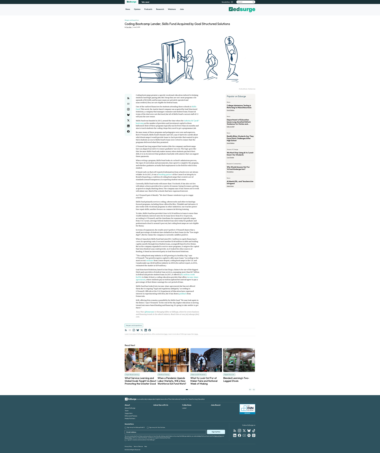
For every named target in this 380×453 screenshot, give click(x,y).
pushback (183, 293)
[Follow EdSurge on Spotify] (249, 435)
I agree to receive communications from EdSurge (141, 440)
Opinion (137, 9)
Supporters (129, 413)
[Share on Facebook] (128, 131)
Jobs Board (215, 405)
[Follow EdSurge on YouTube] (244, 435)
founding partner (165, 174)
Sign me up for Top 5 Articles (157, 427)
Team (127, 411)
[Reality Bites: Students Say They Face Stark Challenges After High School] (240, 139)
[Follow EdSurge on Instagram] (239, 430)
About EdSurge (130, 408)
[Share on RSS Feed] (128, 98)
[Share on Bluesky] (128, 115)
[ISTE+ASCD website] (145, 2)
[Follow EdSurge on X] (244, 430)
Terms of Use (218, 436)
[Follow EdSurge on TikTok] (253, 430)
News (127, 9)
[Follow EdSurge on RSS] (234, 430)
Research (160, 9)
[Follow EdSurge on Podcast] (253, 435)
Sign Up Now (216, 432)
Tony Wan (129, 27)
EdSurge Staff (230, 126)
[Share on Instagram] (128, 109)
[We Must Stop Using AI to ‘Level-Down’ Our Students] (240, 154)
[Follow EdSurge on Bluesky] (249, 430)
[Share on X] (128, 120)
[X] (142, 330)
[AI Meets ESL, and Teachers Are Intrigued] (240, 181)
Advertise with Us (160, 405)
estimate (149, 260)
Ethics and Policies (131, 416)
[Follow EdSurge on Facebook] (239, 435)
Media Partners (130, 418)
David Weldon (230, 110)
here (165, 334)
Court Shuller (230, 157)
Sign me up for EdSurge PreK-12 (136, 427)
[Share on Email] (128, 104)
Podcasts (148, 9)
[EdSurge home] (131, 2)
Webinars (172, 9)
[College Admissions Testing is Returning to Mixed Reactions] (240, 107)
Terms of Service (138, 446)
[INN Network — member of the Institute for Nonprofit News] (247, 409)
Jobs (182, 9)
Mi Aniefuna (230, 172)
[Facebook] (149, 330)
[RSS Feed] (126, 330)
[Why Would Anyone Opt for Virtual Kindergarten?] (240, 168)
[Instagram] (134, 330)
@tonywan (149, 312)
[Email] (130, 330)
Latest (184, 408)
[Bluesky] (138, 330)
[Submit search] (253, 2)
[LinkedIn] (145, 330)
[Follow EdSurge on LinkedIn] (234, 435)
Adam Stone (230, 186)
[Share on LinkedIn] (128, 126)
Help (145, 446)
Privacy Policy (128, 438)
